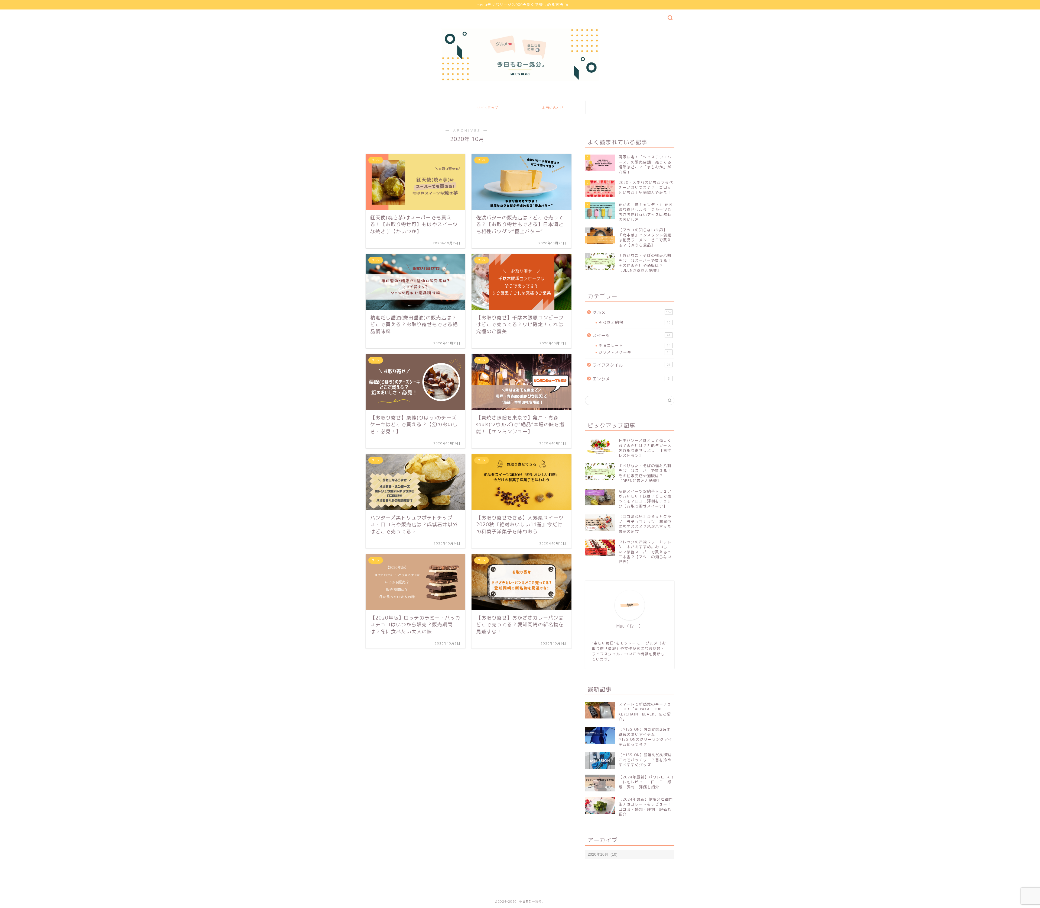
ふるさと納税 (635, 322)
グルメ (632, 312)
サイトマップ (487, 108)
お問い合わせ (552, 108)
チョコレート (635, 345)
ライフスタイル (632, 365)
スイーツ (632, 335)
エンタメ (631, 379)
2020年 (392, 887)
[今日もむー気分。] (520, 80)
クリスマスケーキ (635, 352)
